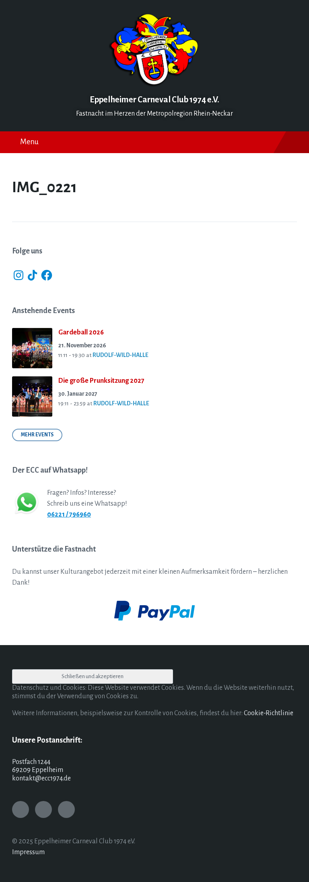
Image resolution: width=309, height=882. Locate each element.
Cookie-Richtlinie (268, 713)
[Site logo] (154, 84)
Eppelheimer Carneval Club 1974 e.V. (154, 99)
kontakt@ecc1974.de (41, 778)
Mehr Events (37, 435)
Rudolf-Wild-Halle (120, 355)
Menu (29, 142)
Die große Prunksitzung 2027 (101, 380)
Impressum (28, 852)
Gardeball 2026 (81, 332)
